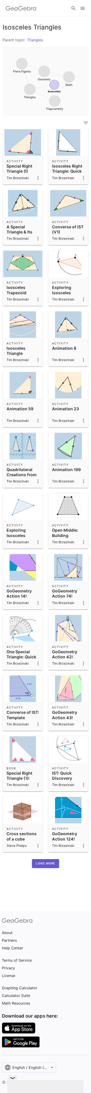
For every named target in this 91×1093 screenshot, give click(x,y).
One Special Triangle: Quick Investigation (21, 657)
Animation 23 (65, 408)
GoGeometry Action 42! (64, 654)
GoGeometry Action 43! (64, 715)
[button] (45, 863)
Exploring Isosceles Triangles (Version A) (63, 295)
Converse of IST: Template (23, 715)
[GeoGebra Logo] (21, 8)
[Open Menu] (82, 8)
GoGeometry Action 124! (64, 836)
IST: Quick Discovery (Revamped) (64, 778)
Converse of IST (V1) (68, 229)
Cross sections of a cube (22, 836)
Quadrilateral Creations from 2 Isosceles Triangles (22, 477)
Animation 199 (66, 469)
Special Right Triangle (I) (19, 169)
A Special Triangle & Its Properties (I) (20, 232)
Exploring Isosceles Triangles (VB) (21, 535)
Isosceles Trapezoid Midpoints (17, 292)
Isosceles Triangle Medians (16, 353)
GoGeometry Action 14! (19, 593)
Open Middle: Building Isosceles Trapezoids (65, 538)
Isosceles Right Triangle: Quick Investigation (67, 171)
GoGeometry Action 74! (64, 593)
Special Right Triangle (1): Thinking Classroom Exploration (19, 783)
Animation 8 (64, 348)
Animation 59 (20, 408)
